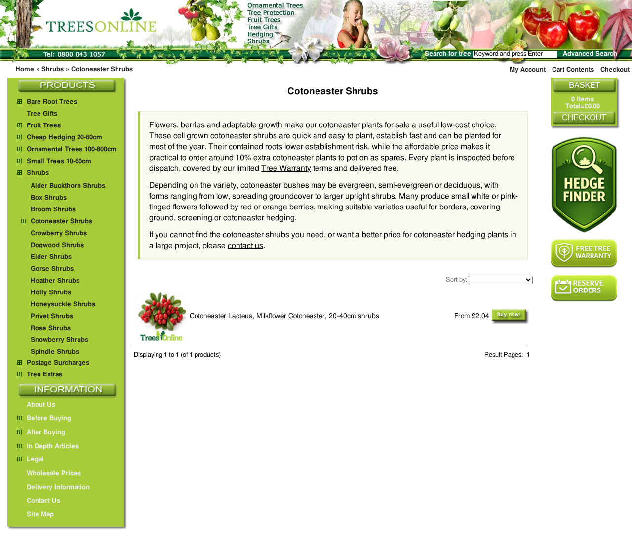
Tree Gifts (42, 114)
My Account (528, 70)
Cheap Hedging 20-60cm (64, 137)
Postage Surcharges (58, 363)
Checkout (615, 70)
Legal (35, 459)
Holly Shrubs (51, 293)
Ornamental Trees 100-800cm (72, 149)
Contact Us (43, 501)
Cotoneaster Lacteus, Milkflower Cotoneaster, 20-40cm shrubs (284, 316)
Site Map (40, 514)
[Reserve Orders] (584, 288)
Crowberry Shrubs (59, 233)
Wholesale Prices (54, 473)
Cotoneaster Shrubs (102, 69)
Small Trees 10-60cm (59, 161)
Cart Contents (573, 70)
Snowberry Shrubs (59, 340)
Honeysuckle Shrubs (63, 304)
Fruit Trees (44, 126)
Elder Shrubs (51, 257)
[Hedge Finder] (584, 184)
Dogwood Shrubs (57, 245)
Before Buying (49, 418)
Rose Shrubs (51, 328)
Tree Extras (44, 375)
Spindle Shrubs (55, 352)
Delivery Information (58, 487)
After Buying (46, 432)
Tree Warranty (286, 168)
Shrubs (52, 69)
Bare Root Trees (52, 102)
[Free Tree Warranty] (584, 253)
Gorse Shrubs (52, 269)
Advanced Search (590, 54)
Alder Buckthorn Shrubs (68, 186)
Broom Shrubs (53, 210)
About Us (41, 405)
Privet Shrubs (52, 316)
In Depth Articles (53, 446)
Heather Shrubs (55, 281)
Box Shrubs (49, 198)
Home (24, 69)
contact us (245, 245)
